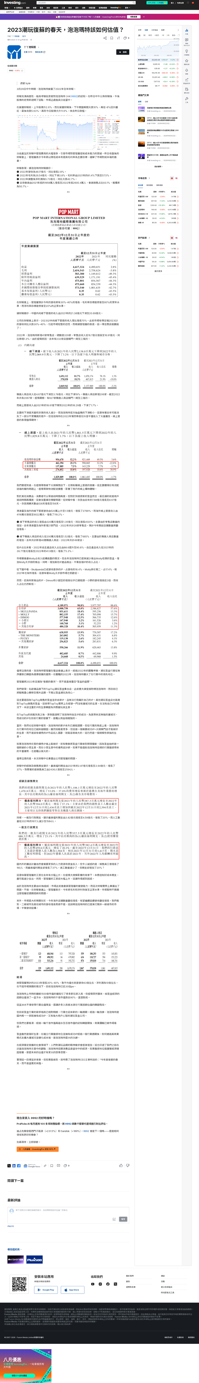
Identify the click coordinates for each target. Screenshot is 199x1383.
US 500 (141, 82)
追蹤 (125, 52)
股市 (43, 12)
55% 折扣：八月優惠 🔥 (157, 2)
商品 (49, 12)
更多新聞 (157, 166)
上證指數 (141, 64)
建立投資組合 (166, 1287)
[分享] (105, 38)
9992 (74, 96)
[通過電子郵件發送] (58, 1165)
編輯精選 (22, 12)
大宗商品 (154, 30)
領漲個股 (149, 185)
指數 (146, 30)
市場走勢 (142, 178)
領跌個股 (159, 185)
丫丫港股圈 (30, 47)
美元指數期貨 (143, 86)
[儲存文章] (111, 38)
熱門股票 (142, 238)
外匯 (38, 12)
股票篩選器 (103, 8)
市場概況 (31, 12)
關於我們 (130, 1276)
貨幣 (139, 30)
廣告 (128, 1281)
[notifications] (188, 2)
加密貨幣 (62, 12)
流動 (163, 1281)
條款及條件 (168, 1337)
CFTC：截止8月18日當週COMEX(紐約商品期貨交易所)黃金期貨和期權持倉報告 (162, 119)
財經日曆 (92, 8)
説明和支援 (131, 1287)
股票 (162, 30)
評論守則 (10, 1226)
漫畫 (54, 12)
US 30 (140, 77)
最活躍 (140, 185)
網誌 (163, 1276)
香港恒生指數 (143, 60)
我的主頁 (39, 52)
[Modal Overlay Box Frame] (25, 1366)
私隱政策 (180, 1337)
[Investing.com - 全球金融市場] (15, 3)
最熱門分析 (10, 12)
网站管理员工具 (167, 1292)
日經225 (141, 73)
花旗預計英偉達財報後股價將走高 (159, 108)
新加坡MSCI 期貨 (144, 68)
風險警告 (191, 1337)
